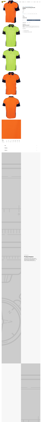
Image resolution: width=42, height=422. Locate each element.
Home (23, 6)
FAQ (5, 145)
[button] (16, 2)
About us (6, 150)
